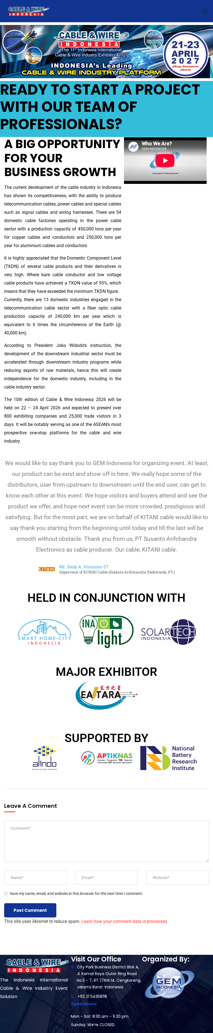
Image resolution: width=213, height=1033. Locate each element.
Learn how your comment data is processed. (125, 921)
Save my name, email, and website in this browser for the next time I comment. (76, 893)
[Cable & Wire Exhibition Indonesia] (27, 10)
